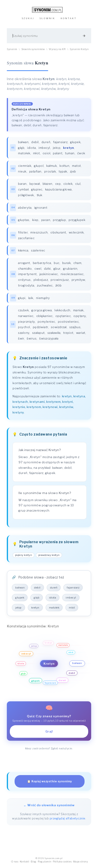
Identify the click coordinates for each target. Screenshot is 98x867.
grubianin (70, 268)
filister (23, 232)
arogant (24, 263)
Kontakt (24, 861)
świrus (31, 338)
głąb (21, 148)
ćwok (81, 153)
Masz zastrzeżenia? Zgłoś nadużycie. (49, 748)
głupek (75, 142)
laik (30, 298)
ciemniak (24, 165)
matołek (24, 153)
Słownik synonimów (33, 49)
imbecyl (44, 148)
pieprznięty (26, 321)
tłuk (39, 195)
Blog (33, 861)
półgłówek (26, 195)
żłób (58, 285)
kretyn (35, 607)
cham (77, 263)
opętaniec (63, 316)
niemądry (43, 298)
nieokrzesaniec (72, 274)
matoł (76, 165)
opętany (79, 316)
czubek (23, 310)
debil (35, 142)
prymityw (78, 279)
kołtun (64, 165)
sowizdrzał (59, 327)
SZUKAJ (28, 18)
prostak (50, 171)
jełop (57, 148)
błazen (47, 183)
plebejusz (41, 279)
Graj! (49, 731)
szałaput (38, 333)
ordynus (24, 279)
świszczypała (48, 338)
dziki (47, 268)
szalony (23, 333)
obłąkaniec (44, 316)
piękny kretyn (23, 555)
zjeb (73, 171)
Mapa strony (80, 861)
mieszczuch (39, 232)
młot (36, 153)
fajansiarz (60, 142)
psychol (24, 327)
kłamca (23, 250)
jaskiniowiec (48, 274)
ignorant (40, 207)
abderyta (24, 207)
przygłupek (77, 220)
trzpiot (68, 333)
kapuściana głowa (58, 189)
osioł (46, 153)
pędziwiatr (40, 327)
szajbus (75, 327)
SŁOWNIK (47, 18)
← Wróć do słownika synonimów (49, 805)
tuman (70, 153)
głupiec (36, 189)
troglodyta (26, 285)
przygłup (59, 220)
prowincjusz (60, 279)
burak (66, 263)
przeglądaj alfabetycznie (67, 818)
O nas (14, 861)
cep (58, 183)
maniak (78, 310)
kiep (35, 220)
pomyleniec (46, 321)
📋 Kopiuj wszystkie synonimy (49, 781)
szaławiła (54, 333)
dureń (46, 142)
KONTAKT (69, 18)
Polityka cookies (62, 861)
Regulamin (45, 861)
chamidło (25, 268)
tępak (63, 171)
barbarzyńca (42, 263)
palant (57, 153)
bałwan (23, 142)
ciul (77, 183)
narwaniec (26, 316)
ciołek (67, 183)
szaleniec (38, 250)
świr (21, 338)
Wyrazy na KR (57, 49)
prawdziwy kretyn (49, 555)
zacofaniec (26, 238)
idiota (31, 148)
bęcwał (34, 183)
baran (22, 183)
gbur (57, 268)
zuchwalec (45, 285)
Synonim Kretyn (79, 49)
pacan (45, 220)
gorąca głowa (41, 310)
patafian (35, 171)
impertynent (27, 274)
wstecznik (76, 232)
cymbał (23, 189)
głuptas (23, 220)
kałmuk (51, 165)
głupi (22, 298)
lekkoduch (62, 310)
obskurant (58, 232)
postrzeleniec (68, 321)
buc (56, 263)
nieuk (22, 171)
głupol (39, 165)
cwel (37, 268)
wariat (80, 333)
